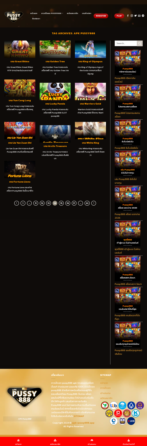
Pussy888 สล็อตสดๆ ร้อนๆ (128, 284)
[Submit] (140, 43)
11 (36, 203)
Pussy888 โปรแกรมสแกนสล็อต (127, 114)
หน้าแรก (33, 13)
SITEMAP (79, 416)
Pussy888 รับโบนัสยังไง (126, 148)
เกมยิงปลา (86, 13)
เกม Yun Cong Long (20, 100)
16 (68, 203)
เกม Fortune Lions (19, 181)
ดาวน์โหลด (105, 388)
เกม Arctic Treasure (55, 146)
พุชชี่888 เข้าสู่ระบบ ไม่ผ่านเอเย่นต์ (127, 251)
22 (87, 203)
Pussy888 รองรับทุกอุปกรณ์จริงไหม (128, 352)
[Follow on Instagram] (132, 16)
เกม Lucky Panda (55, 103)
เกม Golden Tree (55, 61)
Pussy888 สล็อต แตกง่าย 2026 (127, 216)
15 (61, 203)
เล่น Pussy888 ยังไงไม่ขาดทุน (126, 181)
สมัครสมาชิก (72, 13)
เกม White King (90, 142)
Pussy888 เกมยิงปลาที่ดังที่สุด (127, 317)
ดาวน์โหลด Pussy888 (51, 13)
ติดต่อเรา (36, 18)
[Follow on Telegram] (143, 16)
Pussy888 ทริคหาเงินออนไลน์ (125, 80)
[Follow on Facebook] (128, 16)
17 (74, 203)
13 (49, 203)
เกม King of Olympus (90, 61)
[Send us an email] (139, 16)
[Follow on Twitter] (135, 16)
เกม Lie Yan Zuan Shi (19, 142)
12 (42, 203)
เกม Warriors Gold (90, 103)
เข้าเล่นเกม (105, 393)
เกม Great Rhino (19, 61)
